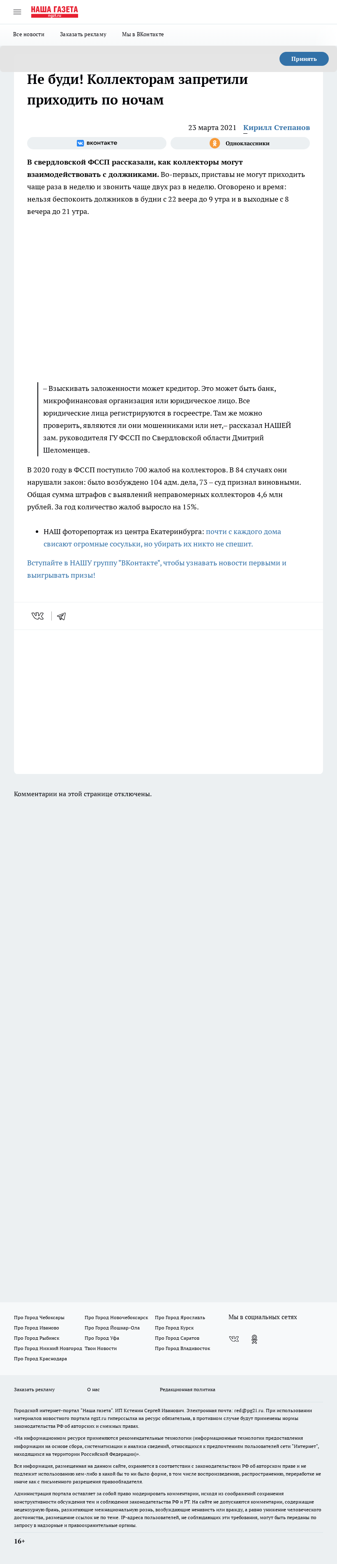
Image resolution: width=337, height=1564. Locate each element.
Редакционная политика (187, 1389)
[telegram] (64, 616)
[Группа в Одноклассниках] (240, 143)
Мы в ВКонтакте (143, 34)
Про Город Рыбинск (36, 1338)
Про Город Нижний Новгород (48, 1348)
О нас (93, 1389)
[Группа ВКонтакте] (96, 143)
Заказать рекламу (83, 34)
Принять (304, 59)
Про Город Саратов (177, 1338)
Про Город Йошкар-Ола (112, 1328)
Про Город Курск (174, 1328)
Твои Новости (101, 1348)
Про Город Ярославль (180, 1317)
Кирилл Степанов (276, 127)
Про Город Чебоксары (39, 1317)
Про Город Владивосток (182, 1348)
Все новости (28, 34)
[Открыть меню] (17, 12)
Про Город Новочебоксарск (116, 1317)
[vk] (38, 616)
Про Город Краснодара (40, 1358)
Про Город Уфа (102, 1338)
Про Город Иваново (36, 1328)
